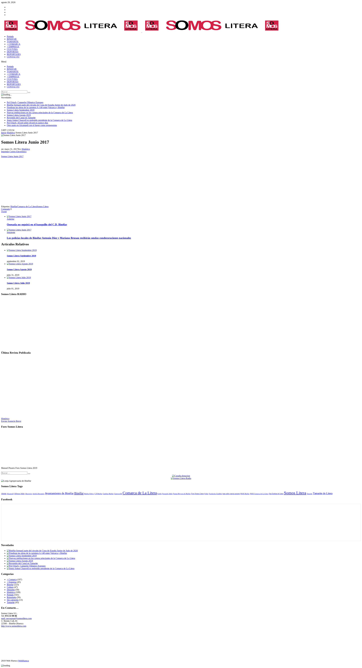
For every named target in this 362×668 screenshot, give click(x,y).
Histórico (26, 149)
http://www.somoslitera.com (13, 626)
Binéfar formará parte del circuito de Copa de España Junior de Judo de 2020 (41, 105)
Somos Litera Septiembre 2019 (20, 110)
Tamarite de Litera (322, 493)
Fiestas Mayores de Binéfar (182, 494)
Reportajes (11, 597)
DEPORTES (12, 52)
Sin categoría (12, 600)
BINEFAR (12, 39)
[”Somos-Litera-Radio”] (181, 347)
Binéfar (13, 206)
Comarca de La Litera (27, 206)
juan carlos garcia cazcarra (231, 494)
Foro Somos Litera (197, 494)
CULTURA (12, 49)
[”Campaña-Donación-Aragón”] (181, 476)
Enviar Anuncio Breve (11, 421)
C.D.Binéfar (98, 494)
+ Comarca (12, 579)
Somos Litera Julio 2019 (18, 283)
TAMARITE (13, 41)
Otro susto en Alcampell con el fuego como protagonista (32, 125)
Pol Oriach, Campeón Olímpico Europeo (25, 102)
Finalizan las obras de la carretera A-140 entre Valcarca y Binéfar (36, 107)
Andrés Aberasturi (38, 494)
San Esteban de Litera (276, 494)
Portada (10, 595)
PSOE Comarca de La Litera (259, 494)
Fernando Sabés (167, 494)
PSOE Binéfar (244, 494)
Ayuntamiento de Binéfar (59, 493)
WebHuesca (23, 661)
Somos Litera (43, 206)
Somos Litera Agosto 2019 (19, 115)
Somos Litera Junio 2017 (12, 156)
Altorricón (28, 494)
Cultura (10, 587)
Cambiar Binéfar (108, 494)
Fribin (206, 494)
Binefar (10, 584)
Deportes (11, 589)
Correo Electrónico (17, 151)
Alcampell (10, 494)
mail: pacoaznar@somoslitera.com (16, 618)
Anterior (10, 219)
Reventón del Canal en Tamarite (21, 117)
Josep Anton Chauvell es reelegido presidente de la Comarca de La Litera (39, 120)
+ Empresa (11, 582)
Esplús (159, 494)
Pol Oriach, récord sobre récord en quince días (27, 123)
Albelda (3, 494)
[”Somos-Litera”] (181, 414)
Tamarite (309, 494)
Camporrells (118, 494)
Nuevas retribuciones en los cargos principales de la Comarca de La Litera (40, 112)
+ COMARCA (13, 44)
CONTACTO (13, 57)
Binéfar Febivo (89, 494)
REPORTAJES (14, 54)
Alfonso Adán (19, 494)
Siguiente (11, 232)
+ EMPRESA (13, 46)
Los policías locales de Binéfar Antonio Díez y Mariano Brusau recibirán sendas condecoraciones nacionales (69, 237)
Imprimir (5, 151)
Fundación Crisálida (215, 494)
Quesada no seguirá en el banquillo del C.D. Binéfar (37, 224)
